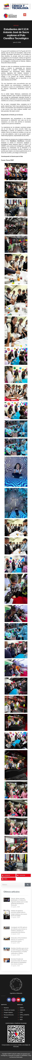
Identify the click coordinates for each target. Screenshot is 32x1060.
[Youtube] (18, 1000)
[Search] (28, 884)
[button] (24, 14)
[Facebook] (9, 1000)
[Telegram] (23, 1000)
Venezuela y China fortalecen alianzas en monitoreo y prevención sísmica (19, 939)
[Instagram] (14, 1000)
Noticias (16, 25)
